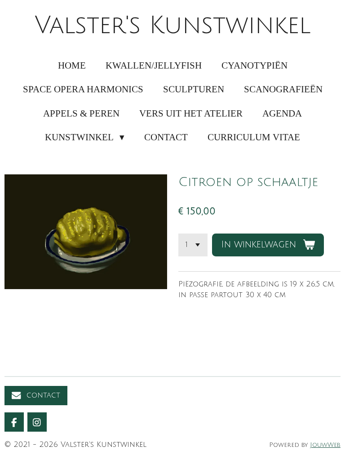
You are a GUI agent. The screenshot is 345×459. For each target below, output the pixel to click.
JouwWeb (325, 445)
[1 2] (193, 245)
